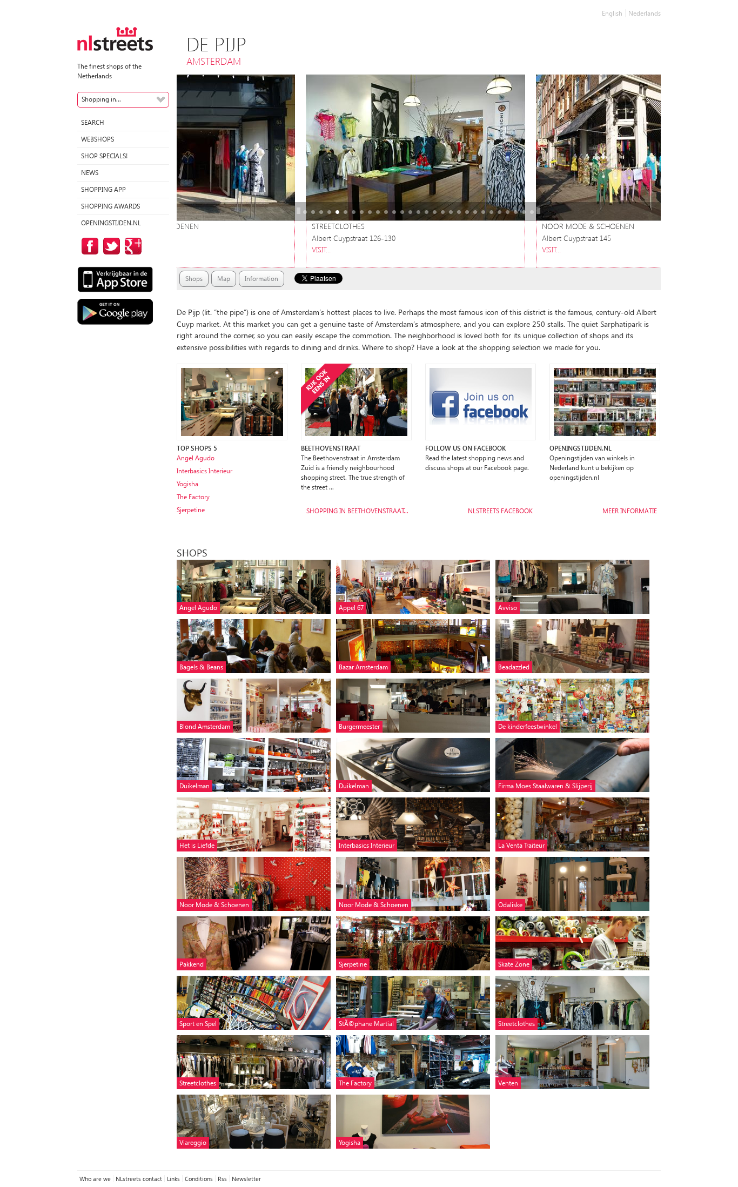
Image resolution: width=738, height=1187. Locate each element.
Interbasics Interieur (204, 471)
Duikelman (194, 786)
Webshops (97, 139)
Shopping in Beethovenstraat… (357, 511)
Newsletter (246, 1178)
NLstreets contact (139, 1178)
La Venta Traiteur (521, 845)
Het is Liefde (196, 845)
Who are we (95, 1178)
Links (173, 1178)
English (612, 13)
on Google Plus (131, 246)
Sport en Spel (198, 1024)
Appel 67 (351, 607)
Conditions (199, 1178)
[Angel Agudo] (232, 401)
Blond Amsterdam (204, 726)
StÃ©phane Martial (366, 1024)
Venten (508, 1083)
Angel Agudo (195, 458)
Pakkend (191, 964)
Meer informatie (629, 511)
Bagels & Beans (201, 667)
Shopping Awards (110, 206)
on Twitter (109, 246)
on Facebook (88, 246)
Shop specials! (104, 156)
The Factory (193, 497)
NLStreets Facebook (500, 511)
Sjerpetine (191, 510)
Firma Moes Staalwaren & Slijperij (545, 786)
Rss (222, 1178)
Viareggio (192, 1142)
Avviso (507, 607)
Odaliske (510, 905)
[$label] (356, 401)
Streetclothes (516, 1024)
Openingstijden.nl (111, 223)
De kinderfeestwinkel (527, 726)
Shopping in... (101, 99)
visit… (336, 249)
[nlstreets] (115, 38)
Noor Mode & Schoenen (214, 905)
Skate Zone (513, 964)
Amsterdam (213, 61)
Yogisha (187, 484)
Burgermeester (359, 726)
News (89, 173)
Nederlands (644, 13)
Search (92, 122)
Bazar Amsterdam (363, 667)
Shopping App (103, 189)
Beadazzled (513, 667)
